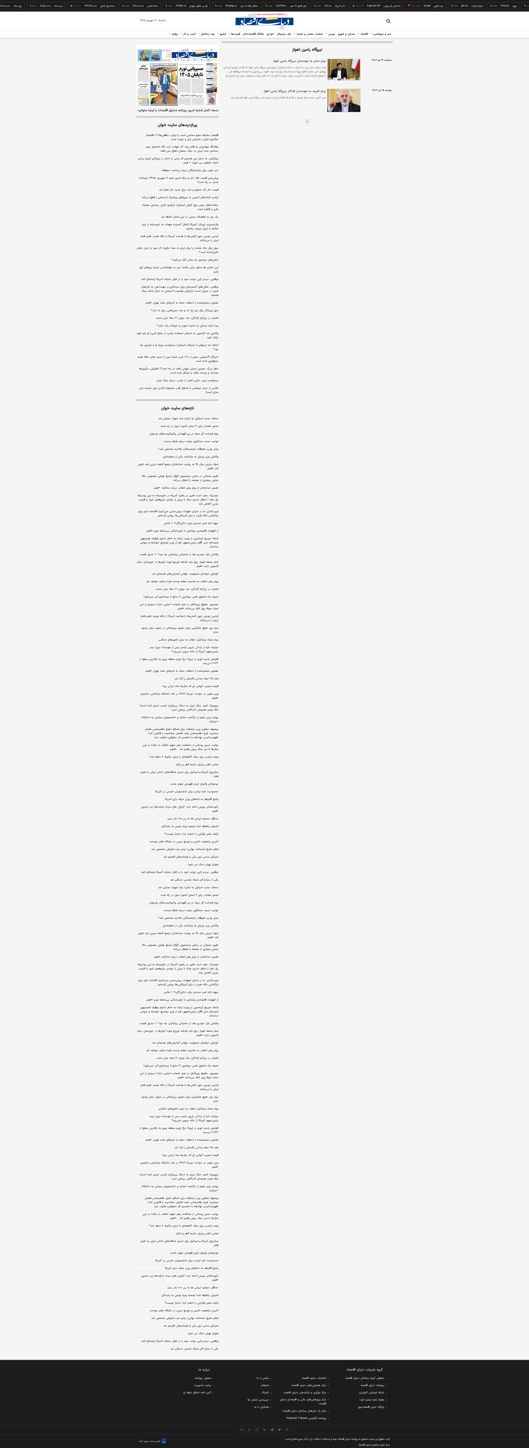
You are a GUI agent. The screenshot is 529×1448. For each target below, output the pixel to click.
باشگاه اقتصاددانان (253, 34)
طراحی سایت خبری (152, 1441)
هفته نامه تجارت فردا (372, 1400)
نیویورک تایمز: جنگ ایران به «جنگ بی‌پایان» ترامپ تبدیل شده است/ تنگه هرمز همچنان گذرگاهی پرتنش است (178, 708)
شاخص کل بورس (370, 6)
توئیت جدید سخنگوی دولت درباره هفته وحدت (190, 441)
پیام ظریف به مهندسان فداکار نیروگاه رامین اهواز (294, 91)
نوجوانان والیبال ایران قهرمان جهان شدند (194, 784)
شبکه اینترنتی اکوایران (371, 1393)
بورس (331, 34)
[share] (257, 1430)
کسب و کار (189, 34)
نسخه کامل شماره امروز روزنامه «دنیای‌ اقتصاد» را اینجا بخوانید (178, 110)
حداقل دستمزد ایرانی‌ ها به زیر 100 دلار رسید (192, 1288)
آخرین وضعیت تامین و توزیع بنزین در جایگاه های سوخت (184, 842)
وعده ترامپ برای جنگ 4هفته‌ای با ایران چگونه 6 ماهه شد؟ (183, 1226)
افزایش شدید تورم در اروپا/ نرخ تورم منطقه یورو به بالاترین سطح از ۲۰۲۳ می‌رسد (178, 661)
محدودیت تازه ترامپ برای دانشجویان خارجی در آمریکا (186, 792)
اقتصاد (363, 34)
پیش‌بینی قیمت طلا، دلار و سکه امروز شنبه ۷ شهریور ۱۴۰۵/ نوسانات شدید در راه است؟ (178, 180)
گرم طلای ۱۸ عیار (276, 6)
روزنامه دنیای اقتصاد (372, 1385)
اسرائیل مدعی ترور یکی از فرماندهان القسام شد (190, 857)
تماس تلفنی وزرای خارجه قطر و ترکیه (197, 765)
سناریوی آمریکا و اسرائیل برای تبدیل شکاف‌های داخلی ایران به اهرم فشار (179, 774)
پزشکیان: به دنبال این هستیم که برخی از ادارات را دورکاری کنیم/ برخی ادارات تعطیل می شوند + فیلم (178, 161)
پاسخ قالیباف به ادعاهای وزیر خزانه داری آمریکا (191, 799)
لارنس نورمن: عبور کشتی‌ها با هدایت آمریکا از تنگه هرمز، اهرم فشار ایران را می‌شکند (179, 238)
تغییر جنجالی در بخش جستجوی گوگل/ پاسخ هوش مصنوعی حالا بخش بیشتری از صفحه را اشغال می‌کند (180, 478)
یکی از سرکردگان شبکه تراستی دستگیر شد (194, 880)
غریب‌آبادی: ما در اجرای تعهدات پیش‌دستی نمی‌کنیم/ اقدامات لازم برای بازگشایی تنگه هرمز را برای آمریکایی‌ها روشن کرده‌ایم (178, 513)
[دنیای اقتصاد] (264, 21)
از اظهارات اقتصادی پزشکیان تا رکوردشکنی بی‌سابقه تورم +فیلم (182, 531)
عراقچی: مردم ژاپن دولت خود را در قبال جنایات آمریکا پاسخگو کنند (179, 279)
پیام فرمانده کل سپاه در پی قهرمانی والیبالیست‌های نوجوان (183, 434)
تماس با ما (262, 1378)
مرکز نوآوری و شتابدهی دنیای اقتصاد (305, 1393)
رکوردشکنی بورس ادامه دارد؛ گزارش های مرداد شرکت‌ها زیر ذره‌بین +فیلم (179, 809)
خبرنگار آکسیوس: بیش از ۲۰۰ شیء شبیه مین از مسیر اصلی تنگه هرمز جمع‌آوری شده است (177, 359)
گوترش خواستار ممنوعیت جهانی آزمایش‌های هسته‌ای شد (185, 574)
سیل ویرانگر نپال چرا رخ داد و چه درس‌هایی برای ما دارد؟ (184, 310)
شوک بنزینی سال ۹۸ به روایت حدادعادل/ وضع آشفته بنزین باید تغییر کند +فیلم (178, 466)
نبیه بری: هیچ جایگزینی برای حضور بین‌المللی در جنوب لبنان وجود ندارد (179, 630)
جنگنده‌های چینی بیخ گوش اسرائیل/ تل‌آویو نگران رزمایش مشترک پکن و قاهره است (180, 207)
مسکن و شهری (346, 34)
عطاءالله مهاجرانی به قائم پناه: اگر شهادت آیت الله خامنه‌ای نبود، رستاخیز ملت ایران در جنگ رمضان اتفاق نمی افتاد (181, 149)
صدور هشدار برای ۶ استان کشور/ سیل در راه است (189, 426)
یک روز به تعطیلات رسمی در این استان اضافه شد (189, 217)
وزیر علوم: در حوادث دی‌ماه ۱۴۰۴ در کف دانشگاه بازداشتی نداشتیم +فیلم (179, 696)
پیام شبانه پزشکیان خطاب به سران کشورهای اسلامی (188, 640)
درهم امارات (455, 6)
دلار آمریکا (318, 6)
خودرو (270, 34)
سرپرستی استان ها (258, 1400)
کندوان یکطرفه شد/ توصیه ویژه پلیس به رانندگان (189, 826)
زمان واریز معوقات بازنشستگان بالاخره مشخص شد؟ (188, 449)
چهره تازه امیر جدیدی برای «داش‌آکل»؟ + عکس (191, 523)
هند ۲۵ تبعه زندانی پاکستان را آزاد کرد (196, 679)
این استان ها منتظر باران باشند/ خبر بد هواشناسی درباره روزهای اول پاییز (178, 269)
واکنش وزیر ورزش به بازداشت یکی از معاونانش (190, 457)
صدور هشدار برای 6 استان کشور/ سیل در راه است (189, 895)
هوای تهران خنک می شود (203, 865)
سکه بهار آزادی (86, 6)
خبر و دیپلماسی (381, 34)
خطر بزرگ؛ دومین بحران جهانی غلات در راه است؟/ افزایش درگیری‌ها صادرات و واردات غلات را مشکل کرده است (178, 371)
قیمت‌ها (235, 34)
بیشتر (174, 34)
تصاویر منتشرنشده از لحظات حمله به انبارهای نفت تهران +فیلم (181, 303)
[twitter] (279, 1430)
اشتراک (265, 1393)
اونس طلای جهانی (177, 6)
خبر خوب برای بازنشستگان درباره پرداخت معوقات (189, 170)
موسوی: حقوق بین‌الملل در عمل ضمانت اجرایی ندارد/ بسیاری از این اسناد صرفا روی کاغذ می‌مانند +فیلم (179, 606)
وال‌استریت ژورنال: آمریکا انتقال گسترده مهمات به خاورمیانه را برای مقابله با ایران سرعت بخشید (180, 226)
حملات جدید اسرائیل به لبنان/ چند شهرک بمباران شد (188, 418)
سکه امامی (130, 6)
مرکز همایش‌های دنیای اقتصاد (308, 1385)
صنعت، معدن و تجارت (309, 34)
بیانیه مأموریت (202, 1385)
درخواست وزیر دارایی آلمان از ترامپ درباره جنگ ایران (187, 380)
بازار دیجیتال (284, 34)
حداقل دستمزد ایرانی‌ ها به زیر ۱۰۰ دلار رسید (192, 819)
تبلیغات (265, 1385)
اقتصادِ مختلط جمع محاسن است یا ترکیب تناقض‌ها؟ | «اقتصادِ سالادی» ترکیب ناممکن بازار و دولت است (182, 137)
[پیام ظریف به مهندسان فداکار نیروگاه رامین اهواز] (343, 100)
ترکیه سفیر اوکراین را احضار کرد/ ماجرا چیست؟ (191, 834)
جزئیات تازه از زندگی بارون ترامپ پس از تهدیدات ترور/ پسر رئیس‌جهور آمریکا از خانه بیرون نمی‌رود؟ (184, 649)
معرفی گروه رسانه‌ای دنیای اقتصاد (364, 1378)
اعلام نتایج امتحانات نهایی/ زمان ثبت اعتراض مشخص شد (184, 849)
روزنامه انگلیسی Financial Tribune (306, 1418)
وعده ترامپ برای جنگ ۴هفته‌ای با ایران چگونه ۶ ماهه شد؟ (183, 757)
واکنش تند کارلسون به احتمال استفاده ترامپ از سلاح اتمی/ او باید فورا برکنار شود (177, 335)
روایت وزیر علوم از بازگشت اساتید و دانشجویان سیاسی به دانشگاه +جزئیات (180, 719)
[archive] (242, 1430)
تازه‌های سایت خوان (177, 408)
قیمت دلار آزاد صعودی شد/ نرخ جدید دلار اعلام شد (188, 190)
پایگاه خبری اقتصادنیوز (371, 1407)
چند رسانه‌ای (207, 34)
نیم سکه (36, 6)
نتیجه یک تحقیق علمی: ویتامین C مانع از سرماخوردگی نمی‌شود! (180, 597)
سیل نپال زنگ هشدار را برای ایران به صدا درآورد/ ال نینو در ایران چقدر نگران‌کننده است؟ (177, 250)
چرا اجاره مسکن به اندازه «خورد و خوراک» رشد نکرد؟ (187, 326)
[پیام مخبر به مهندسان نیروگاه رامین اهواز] (343, 69)
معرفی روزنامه (203, 1378)
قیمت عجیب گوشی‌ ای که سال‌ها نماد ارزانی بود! (190, 686)
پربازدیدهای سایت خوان (177, 125)
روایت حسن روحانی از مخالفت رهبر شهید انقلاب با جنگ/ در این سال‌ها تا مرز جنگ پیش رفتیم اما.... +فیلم (180, 747)
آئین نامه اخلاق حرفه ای (197, 1393)
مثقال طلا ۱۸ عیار (227, 6)
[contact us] (250, 1430)
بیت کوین (417, 6)
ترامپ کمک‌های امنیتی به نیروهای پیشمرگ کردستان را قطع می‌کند (180, 197)
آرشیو (222, 34)
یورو (493, 6)
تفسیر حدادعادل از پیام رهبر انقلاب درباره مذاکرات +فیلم (186, 488)
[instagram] (287, 1430)
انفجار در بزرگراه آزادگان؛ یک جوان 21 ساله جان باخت (187, 1058)
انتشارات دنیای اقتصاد (313, 1378)
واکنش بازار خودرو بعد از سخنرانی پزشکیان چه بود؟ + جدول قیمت (178, 554)
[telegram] (272, 1430)
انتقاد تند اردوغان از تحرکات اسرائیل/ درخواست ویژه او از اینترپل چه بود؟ (179, 347)
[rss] (264, 1430)
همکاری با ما (261, 1407)
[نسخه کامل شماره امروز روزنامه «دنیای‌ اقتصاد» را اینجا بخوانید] (177, 75)
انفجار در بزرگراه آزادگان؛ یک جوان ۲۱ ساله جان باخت (187, 318)
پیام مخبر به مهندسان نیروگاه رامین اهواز (299, 61)
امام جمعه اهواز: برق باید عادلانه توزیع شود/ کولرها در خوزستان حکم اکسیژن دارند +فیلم (177, 564)
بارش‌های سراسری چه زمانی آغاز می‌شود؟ (194, 260)
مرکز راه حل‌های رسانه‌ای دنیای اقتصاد (304, 1411)
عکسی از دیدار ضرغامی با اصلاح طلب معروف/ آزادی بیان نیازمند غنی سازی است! (178, 390)
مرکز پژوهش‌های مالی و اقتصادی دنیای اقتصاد (303, 1402)
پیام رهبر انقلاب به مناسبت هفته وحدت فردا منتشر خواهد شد (182, 581)
